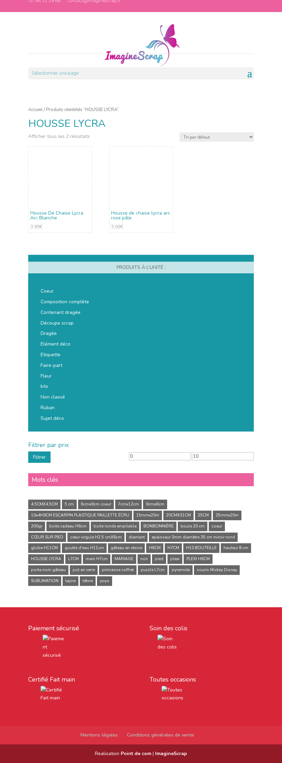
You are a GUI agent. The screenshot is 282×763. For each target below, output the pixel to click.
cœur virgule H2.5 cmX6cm (96, 537)
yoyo (104, 581)
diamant (137, 537)
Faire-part (51, 365)
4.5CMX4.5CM (44, 504)
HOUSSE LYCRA (46, 559)
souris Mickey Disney (217, 570)
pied (159, 559)
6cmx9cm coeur (96, 504)
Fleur (46, 376)
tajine (70, 581)
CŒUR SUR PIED (47, 537)
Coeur (47, 291)
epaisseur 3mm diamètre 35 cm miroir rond (193, 537)
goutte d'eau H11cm (84, 548)
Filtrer (39, 457)
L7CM (73, 559)
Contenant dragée (60, 312)
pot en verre (84, 570)
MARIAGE (124, 559)
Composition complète (65, 301)
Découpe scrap (57, 323)
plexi (175, 559)
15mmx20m (147, 515)
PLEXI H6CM (198, 559)
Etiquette (51, 354)
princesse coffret (118, 570)
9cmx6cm (155, 504)
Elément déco (55, 344)
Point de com (136, 753)
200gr (36, 526)
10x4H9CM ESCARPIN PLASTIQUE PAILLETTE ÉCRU (80, 515)
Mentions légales (99, 735)
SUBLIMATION (44, 581)
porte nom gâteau (48, 570)
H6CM (155, 548)
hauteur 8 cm (236, 548)
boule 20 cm (193, 526)
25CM (203, 515)
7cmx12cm (128, 504)
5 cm (69, 504)
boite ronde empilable (115, 526)
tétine (88, 581)
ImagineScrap (171, 753)
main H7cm (97, 559)
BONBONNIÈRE (158, 526)
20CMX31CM (178, 515)
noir (144, 559)
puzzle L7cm (153, 570)
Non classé (53, 397)
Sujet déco (52, 418)
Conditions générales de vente (160, 735)
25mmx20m (227, 515)
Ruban (48, 407)
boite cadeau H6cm (68, 526)
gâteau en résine (126, 548)
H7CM (173, 548)
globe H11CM (44, 548)
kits (44, 386)
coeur (216, 526)
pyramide (181, 570)
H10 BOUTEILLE (201, 548)
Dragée (49, 333)
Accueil (35, 110)
